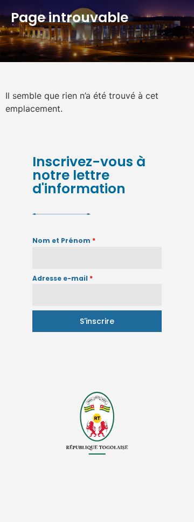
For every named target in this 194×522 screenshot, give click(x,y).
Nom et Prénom (63, 240)
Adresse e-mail (62, 278)
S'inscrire (97, 321)
